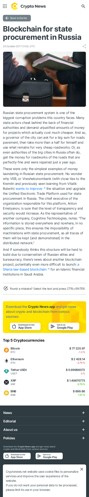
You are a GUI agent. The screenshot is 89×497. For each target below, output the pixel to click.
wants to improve (29, 188)
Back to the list (18, 18)
